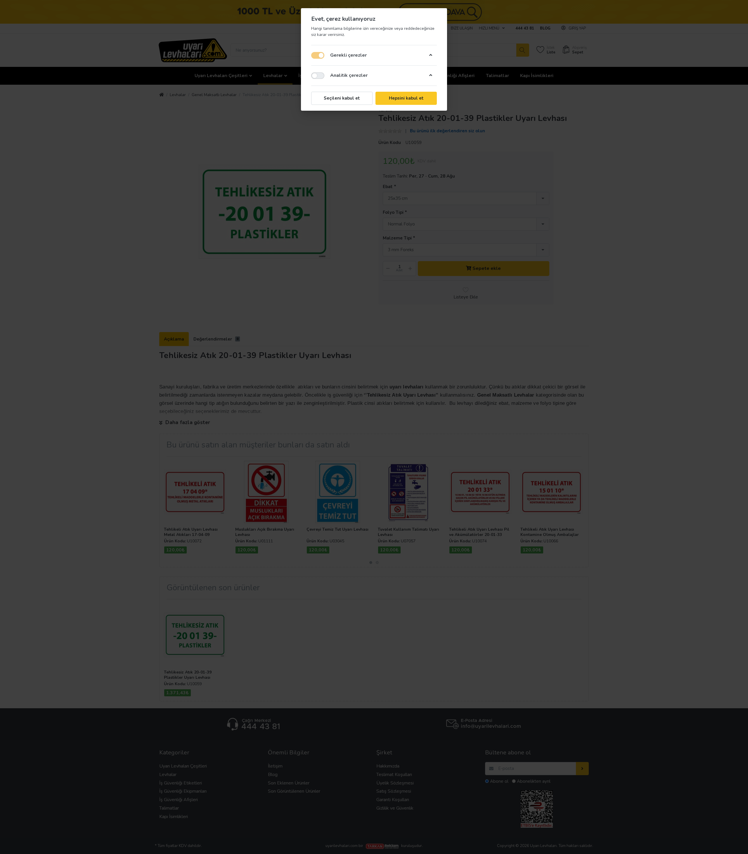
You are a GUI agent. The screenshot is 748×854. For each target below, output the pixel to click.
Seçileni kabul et (342, 98)
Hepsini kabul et (406, 98)
